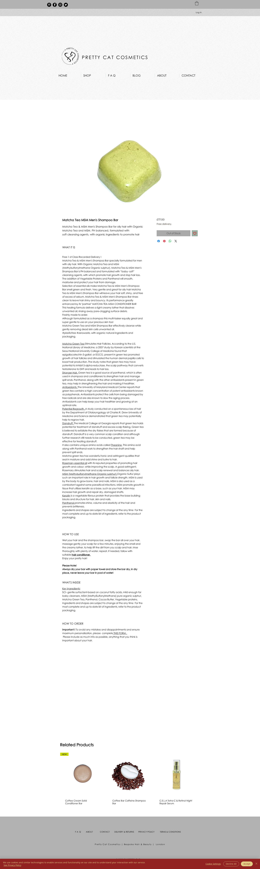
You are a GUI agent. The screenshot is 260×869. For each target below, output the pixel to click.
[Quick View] (129, 775)
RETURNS (130, 832)
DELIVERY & (120, 832)
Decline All (231, 863)
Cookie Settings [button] (213, 863)
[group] (129, 781)
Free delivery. (164, 223)
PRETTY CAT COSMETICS (116, 57)
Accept (246, 863)
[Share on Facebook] (158, 241)
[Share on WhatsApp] (170, 241)
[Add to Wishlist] (195, 233)
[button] (196, 3)
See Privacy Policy (12, 865)
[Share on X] (176, 241)
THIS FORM (119, 633)
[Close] (256, 864)
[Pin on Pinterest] (164, 241)
